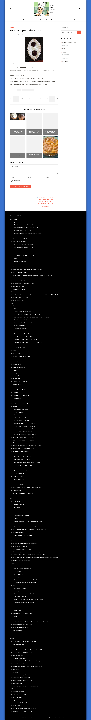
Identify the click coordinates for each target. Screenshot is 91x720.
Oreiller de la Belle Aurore (19, 694)
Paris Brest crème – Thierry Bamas (23, 334)
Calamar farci (17, 571)
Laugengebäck (16, 253)
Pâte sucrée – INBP (18, 485)
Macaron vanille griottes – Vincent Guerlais (25, 434)
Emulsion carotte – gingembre (21, 515)
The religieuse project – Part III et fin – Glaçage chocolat (28, 342)
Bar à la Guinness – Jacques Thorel (23, 568)
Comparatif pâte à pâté (19, 691)
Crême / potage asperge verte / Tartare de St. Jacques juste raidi (29, 529)
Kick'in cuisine (53, 7)
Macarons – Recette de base (21, 409)
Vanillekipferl (65, 48)
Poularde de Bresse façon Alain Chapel (24, 602)
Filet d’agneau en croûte (20, 596)
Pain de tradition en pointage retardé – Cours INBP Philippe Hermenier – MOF (33, 275)
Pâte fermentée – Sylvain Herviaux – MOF (23, 283)
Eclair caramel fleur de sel (20, 325)
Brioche (14, 350)
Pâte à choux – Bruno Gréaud (21, 309)
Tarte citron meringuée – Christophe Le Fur (24, 493)
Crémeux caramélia (19, 345)
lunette (24, 90)
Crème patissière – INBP (19, 373)
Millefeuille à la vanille (20, 473)
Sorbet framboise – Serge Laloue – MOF (23, 680)
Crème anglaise (17, 647)
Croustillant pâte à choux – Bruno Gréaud (24, 322)
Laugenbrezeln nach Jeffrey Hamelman (24, 255)
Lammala (64, 57)
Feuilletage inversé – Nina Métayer (23, 465)
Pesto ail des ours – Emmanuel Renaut (22, 711)
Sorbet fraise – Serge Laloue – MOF (22, 677)
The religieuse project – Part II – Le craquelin (25, 339)
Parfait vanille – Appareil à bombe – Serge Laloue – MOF (27, 666)
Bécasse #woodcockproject (21, 588)
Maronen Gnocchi (18, 619)
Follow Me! (46, 206)
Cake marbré (16, 362)
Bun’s (14, 236)
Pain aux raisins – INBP (18, 300)
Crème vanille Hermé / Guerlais (21, 376)
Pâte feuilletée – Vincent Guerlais (22, 457)
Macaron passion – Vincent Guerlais (23, 431)
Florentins (15, 387)
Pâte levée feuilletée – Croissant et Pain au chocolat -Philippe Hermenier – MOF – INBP (35, 294)
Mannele (15, 443)
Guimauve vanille (17, 398)
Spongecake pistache (18, 683)
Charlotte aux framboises (19, 367)
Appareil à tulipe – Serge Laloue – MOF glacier (25, 641)
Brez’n (15, 258)
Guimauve (15, 392)
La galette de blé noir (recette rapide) (22, 624)
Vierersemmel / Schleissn (19, 289)
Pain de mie (65, 61)
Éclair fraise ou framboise (20, 328)
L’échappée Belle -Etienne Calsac (21, 703)
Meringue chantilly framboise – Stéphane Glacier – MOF (27, 445)
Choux (14, 306)
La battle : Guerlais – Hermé (21, 417)
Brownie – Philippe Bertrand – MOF (22, 356)
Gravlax (15, 538)
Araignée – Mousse (19, 504)
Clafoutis (18, 155)
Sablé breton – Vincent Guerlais (23, 482)
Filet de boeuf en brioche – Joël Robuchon (24, 594)
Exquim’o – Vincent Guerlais (20, 381)
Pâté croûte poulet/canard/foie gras (22, 549)
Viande (14, 585)
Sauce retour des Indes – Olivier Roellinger (25, 582)
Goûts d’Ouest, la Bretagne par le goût (23, 652)
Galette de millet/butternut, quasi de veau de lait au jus (28, 599)
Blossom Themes (59, 718)
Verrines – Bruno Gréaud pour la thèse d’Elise (25, 526)
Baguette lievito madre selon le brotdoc (24, 225)
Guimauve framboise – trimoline (21, 395)
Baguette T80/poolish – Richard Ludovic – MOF (26, 227)
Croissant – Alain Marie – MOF (20, 297)
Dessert (53, 19)
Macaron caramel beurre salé (21, 420)
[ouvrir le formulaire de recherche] (79, 9)
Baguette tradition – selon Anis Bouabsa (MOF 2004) (27, 233)
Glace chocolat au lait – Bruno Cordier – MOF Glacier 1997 (27, 649)
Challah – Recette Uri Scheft (20, 239)
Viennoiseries (26, 19)
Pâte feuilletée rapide (19, 468)
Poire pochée (16, 669)
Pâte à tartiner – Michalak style (21, 451)
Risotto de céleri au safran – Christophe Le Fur (24, 633)
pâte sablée (23, 67)
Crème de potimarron (18, 532)
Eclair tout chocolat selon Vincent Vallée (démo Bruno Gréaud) (30, 331)
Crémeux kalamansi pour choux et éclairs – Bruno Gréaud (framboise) (31, 317)
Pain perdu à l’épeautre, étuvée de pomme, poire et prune (27, 661)
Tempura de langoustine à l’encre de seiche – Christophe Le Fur (29, 554)
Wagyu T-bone (16, 636)
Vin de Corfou (16, 705)
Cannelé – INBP (17, 364)
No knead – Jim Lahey (18, 267)
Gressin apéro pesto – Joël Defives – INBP (23, 247)
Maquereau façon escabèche (20, 546)
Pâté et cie (60, 19)
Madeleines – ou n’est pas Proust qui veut (23, 437)
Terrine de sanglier (17, 697)
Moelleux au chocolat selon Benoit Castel (34, 132)
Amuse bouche (16, 501)
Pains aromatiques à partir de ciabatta (23, 244)
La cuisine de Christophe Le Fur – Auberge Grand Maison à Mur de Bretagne (32, 622)
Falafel (15, 513)
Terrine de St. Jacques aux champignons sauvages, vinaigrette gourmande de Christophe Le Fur (37, 557)
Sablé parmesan (18, 510)
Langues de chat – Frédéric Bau (21, 401)
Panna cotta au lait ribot (19, 663)
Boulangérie (18, 19)
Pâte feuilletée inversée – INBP (22, 459)
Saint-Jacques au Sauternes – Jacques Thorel (25, 580)
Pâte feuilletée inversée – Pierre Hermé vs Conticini (27, 462)
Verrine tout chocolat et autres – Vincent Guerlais (25, 686)
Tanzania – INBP (17, 490)
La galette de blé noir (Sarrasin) (21, 627)
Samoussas (17, 524)
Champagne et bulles (71, 19)
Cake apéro (17, 507)
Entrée (42, 19)
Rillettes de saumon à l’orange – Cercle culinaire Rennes (28, 521)
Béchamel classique (18, 605)
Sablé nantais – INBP (19, 479)
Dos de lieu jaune (18, 574)
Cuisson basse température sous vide (22, 613)
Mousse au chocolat (18, 655)
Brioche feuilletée (17, 353)
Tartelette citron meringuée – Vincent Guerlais (25, 496)
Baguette (15, 222)
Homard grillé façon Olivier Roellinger (23, 577)
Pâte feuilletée (16, 454)
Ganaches (16, 415)
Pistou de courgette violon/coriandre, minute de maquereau (28, 552)
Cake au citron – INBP (18, 359)
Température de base (18, 286)
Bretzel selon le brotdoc (20, 261)
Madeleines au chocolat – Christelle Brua (23, 440)
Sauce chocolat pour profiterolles (21, 675)
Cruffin (50, 155)
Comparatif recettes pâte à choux (50, 132)
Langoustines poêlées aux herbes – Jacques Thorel (26, 543)
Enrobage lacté (16, 378)
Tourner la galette (17, 630)
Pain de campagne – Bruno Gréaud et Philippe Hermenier (27, 269)
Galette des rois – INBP (19, 390)
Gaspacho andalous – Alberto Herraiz (22, 535)
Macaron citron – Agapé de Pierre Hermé (24, 426)
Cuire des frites (16, 608)
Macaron (15, 406)
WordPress (71, 718)
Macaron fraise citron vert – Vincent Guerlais (25, 429)
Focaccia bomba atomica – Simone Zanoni (23, 250)
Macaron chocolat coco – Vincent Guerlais (24, 423)
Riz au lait (15, 672)
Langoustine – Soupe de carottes (21, 540)
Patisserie (35, 19)
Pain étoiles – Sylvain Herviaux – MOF (22, 278)
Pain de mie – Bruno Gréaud (20, 272)
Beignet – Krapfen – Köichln (20, 348)
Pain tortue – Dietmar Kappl (20, 280)
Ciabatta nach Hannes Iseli (19, 241)
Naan (14, 264)
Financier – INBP (17, 384)
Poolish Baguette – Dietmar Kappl (22, 230)
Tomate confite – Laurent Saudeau (21, 560)
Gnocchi (15, 616)
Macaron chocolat (18, 412)
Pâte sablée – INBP (18, 476)
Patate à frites (17, 610)
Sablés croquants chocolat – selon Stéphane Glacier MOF (27, 487)
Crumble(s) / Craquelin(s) (20, 320)
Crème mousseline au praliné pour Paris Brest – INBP (27, 314)
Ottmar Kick (12, 34)
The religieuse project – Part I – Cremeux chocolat (27, 336)
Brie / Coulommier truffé (19, 644)
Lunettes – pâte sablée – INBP (20, 403)
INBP (19, 90)
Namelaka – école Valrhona (17, 132)
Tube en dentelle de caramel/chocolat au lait (24, 708)
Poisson (15, 566)
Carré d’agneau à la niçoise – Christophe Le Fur (26, 591)
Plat (47, 19)
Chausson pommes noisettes (34, 155)
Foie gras (16, 518)
